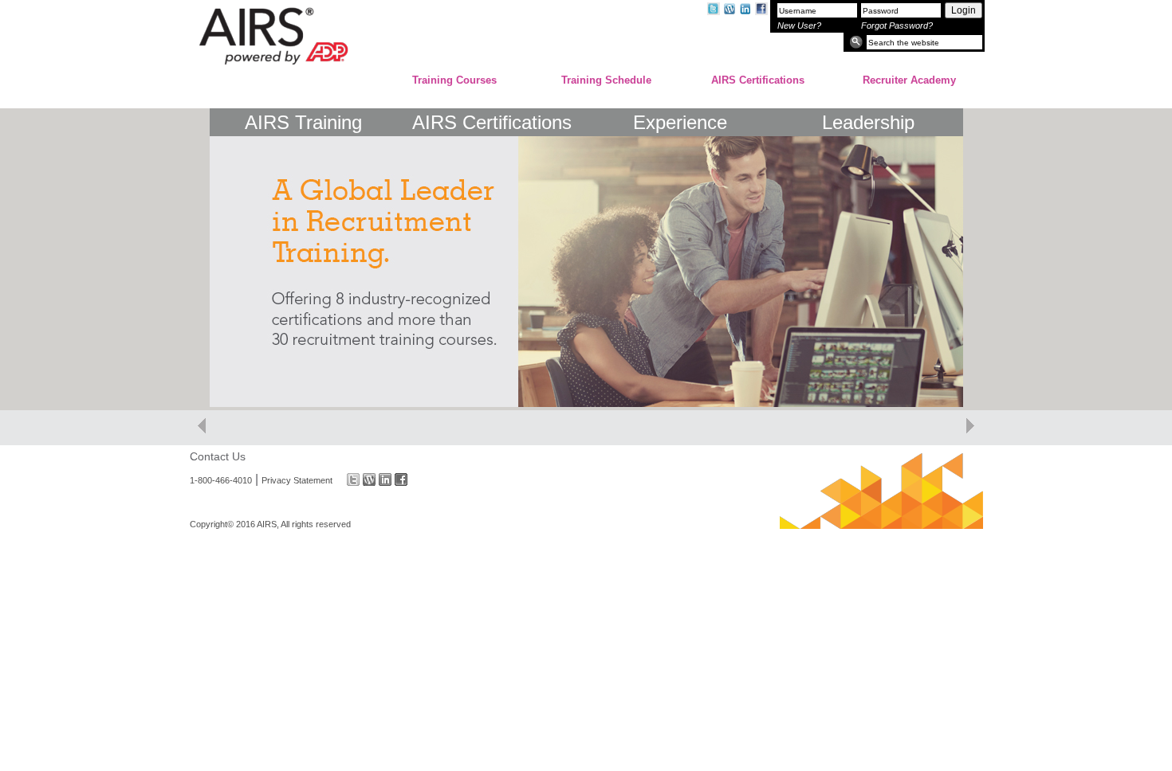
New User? (799, 25)
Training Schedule (606, 80)
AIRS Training (303, 122)
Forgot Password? (897, 25)
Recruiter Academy (909, 80)
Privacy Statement (297, 479)
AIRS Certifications (757, 80)
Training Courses (454, 80)
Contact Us (218, 456)
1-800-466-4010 (221, 479)
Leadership (868, 122)
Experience (680, 122)
